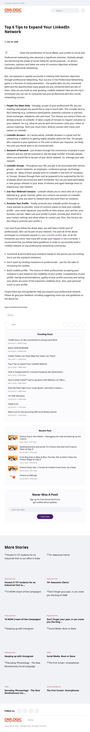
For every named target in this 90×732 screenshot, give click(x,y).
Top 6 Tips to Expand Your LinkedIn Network (27, 364)
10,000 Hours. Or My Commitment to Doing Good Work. (33, 340)
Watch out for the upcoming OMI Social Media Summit (32, 412)
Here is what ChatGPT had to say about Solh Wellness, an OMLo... (37, 380)
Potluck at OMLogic (28, 475)
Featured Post (10, 579)
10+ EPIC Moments (16, 396)
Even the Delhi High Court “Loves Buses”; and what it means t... (36, 388)
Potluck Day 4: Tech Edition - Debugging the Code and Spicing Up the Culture (50, 437)
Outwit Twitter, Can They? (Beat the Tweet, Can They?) (31, 356)
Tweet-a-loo (13, 404)
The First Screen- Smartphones (63, 690)
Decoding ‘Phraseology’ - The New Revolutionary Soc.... (22, 691)
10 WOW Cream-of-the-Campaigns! (23, 619)
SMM (49, 652)
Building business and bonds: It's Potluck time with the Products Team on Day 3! (48, 447)
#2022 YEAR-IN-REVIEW (18, 348)
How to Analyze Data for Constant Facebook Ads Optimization (35, 372)
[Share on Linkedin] (83, 324)
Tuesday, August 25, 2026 (14, 3)
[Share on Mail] (77, 324)
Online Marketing (54, 687)
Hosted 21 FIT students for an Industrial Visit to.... (20, 583)
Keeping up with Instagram (19, 656)
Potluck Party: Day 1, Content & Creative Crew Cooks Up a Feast (48, 467)
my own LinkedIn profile (50, 235)
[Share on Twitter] (71, 324)
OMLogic (10, 315)
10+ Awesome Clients (58, 582)
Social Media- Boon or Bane (61, 656)
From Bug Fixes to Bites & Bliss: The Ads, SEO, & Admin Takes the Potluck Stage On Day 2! (48, 458)
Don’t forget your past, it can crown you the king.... (65, 620)
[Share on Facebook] (65, 324)
